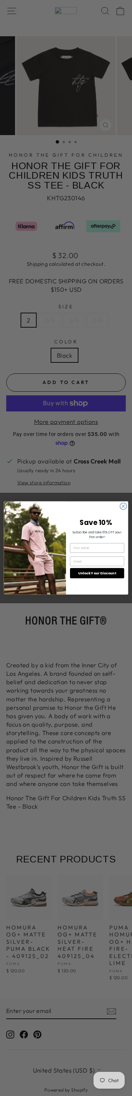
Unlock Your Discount (97, 573)
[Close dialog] (123, 506)
